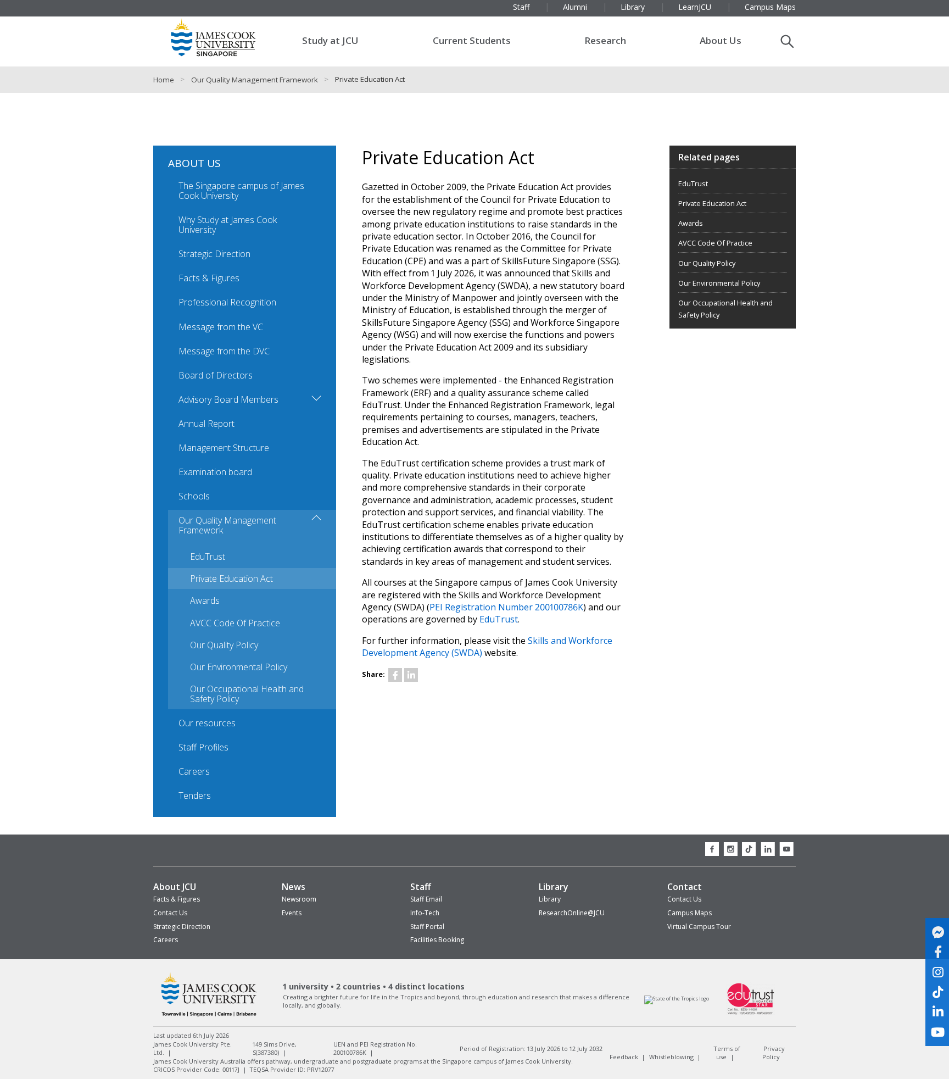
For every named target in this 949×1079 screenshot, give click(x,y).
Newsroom (299, 899)
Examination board (215, 472)
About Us (720, 40)
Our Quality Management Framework (254, 80)
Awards (205, 600)
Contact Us (170, 912)
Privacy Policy (773, 1052)
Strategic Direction (214, 254)
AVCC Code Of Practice (235, 623)
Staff (420, 887)
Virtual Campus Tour (699, 926)
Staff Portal (427, 926)
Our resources (207, 723)
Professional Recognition (227, 302)
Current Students (472, 40)
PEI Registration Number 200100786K (506, 607)
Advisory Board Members (228, 399)
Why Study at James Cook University (227, 225)
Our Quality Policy (224, 645)
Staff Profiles (203, 747)
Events (292, 912)
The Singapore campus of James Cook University (241, 191)
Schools (194, 496)
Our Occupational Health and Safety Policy (247, 694)
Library (553, 887)
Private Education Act (231, 578)
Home (163, 80)
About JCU (174, 887)
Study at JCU (330, 40)
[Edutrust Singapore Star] (751, 1013)
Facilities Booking (437, 939)
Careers (194, 771)
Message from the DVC (224, 351)
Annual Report (206, 424)
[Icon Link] (395, 675)
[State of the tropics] (677, 998)
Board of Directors (215, 375)
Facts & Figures (208, 278)
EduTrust (207, 556)
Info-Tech (424, 912)
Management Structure (223, 448)
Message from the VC (220, 327)
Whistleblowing (671, 1057)
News (293, 887)
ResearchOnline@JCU (572, 912)
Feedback (624, 1057)
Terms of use (726, 1052)
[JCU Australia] (209, 1016)
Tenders (194, 795)
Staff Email (426, 899)
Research (605, 40)
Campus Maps (689, 912)
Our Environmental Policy (238, 667)
